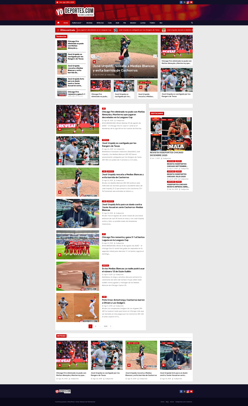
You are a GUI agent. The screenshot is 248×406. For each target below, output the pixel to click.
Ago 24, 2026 (109, 149)
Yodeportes (110, 75)
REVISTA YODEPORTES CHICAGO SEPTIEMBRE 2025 (176, 166)
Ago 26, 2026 (109, 120)
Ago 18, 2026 (99, 75)
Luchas (142, 23)
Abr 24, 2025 (173, 189)
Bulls (117, 23)
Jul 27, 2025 (173, 179)
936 (105, 326)
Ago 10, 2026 (108, 243)
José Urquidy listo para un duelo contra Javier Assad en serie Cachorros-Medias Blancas (76, 84)
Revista (170, 119)
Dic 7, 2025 (156, 158)
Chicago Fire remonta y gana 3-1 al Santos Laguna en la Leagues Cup (76, 95)
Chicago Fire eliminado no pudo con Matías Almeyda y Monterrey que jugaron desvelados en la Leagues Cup (76, 48)
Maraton (133, 23)
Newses (82, 402)
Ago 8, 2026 (108, 275)
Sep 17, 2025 (173, 169)
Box (160, 23)
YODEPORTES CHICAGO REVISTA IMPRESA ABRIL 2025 (177, 186)
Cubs (110, 23)
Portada (163, 119)
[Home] (58, 22)
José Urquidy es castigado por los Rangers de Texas (76, 56)
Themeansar (91, 402)
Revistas (89, 23)
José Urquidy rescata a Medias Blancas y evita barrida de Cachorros (75, 70)
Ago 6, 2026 (108, 306)
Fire (124, 23)
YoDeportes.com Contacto (183, 402)
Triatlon (152, 23)
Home (66, 23)
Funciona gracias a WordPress (65, 402)
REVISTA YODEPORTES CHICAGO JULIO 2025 (176, 175)
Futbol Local (76, 23)
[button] (192, 23)
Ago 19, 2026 (108, 180)
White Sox (100, 23)
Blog (167, 402)
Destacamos (155, 119)
